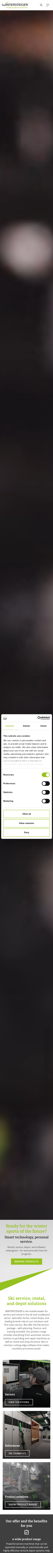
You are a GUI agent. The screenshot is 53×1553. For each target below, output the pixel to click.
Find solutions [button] (19, 1402)
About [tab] (43, 726)
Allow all (26, 814)
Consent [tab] (9, 726)
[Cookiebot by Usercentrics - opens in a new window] (38, 718)
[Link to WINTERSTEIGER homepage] (15, 5)
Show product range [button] (23, 1504)
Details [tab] (26, 726)
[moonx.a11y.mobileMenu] (46, 5)
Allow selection (26, 823)
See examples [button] (17, 1453)
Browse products (26, 1261)
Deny (26, 832)
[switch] (46, 783)
